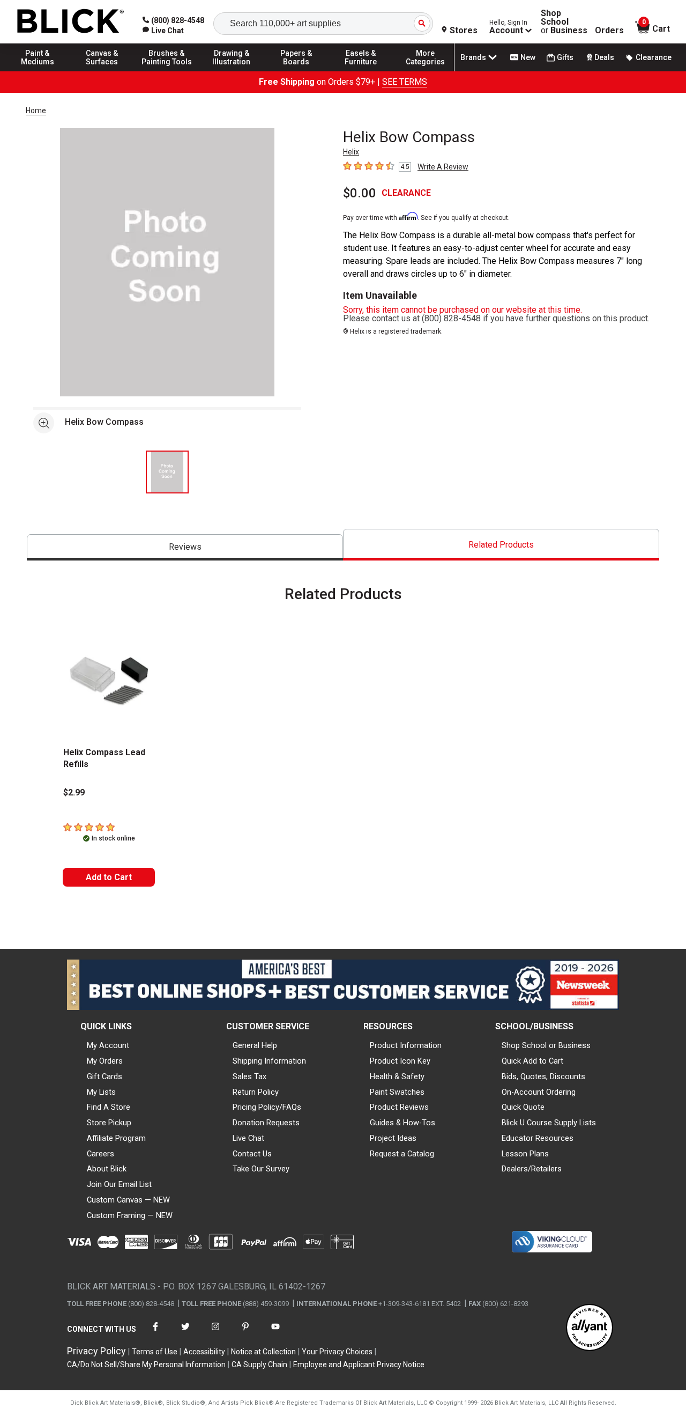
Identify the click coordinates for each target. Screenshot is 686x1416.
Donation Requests (266, 1122)
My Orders (105, 1061)
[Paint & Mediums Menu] (37, 70)
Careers (100, 1154)
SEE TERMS (404, 82)
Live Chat (248, 1138)
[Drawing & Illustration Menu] (231, 70)
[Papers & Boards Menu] (296, 70)
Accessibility (204, 1351)
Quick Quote (523, 1107)
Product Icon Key (400, 1061)
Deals (604, 57)
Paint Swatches (397, 1092)
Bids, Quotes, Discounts (543, 1076)
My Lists (101, 1092)
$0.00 (359, 193)
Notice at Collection (263, 1351)
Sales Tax (249, 1076)
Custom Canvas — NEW (128, 1200)
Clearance (654, 57)
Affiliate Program (116, 1138)
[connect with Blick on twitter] (185, 1333)
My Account (108, 1045)
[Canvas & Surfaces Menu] (102, 70)
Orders (609, 30)
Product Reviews (399, 1107)
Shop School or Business (546, 1045)
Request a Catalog (402, 1154)
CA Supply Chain (259, 1364)
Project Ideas (393, 1138)
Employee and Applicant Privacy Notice (358, 1364)
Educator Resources (537, 1138)
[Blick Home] (70, 22)
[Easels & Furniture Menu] (360, 70)
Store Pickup (109, 1122)
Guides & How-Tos (402, 1122)
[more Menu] (425, 70)
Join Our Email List (119, 1184)
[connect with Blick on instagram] (215, 1333)
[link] (163, 30)
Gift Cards (104, 1076)
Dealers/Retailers (532, 1169)
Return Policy (256, 1092)
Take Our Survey (261, 1169)
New (527, 57)
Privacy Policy (96, 1350)
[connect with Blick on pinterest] (245, 1333)
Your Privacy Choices (337, 1351)
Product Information (406, 1045)
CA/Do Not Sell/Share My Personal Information (146, 1364)
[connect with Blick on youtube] (275, 1333)
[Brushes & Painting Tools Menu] (166, 70)
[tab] (185, 547)
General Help (255, 1045)
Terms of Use (154, 1351)
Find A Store (108, 1107)
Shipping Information (269, 1061)
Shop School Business (564, 22)
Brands (473, 57)
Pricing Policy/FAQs (267, 1107)
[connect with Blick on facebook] (155, 1333)
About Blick (106, 1169)
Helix (351, 152)
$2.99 (74, 792)
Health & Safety (397, 1076)
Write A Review (442, 167)
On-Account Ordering (539, 1092)
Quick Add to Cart (532, 1061)
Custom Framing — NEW (130, 1215)
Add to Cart (109, 877)
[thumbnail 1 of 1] (167, 472)
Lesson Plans (525, 1154)
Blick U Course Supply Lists (549, 1122)
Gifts (565, 57)
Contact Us (252, 1154)
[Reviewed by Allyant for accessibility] (589, 1328)
